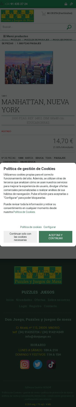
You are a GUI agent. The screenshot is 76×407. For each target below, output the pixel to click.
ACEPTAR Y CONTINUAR (56, 237)
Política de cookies (31, 227)
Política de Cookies (24, 211)
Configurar (50, 227)
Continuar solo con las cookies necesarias (20, 236)
